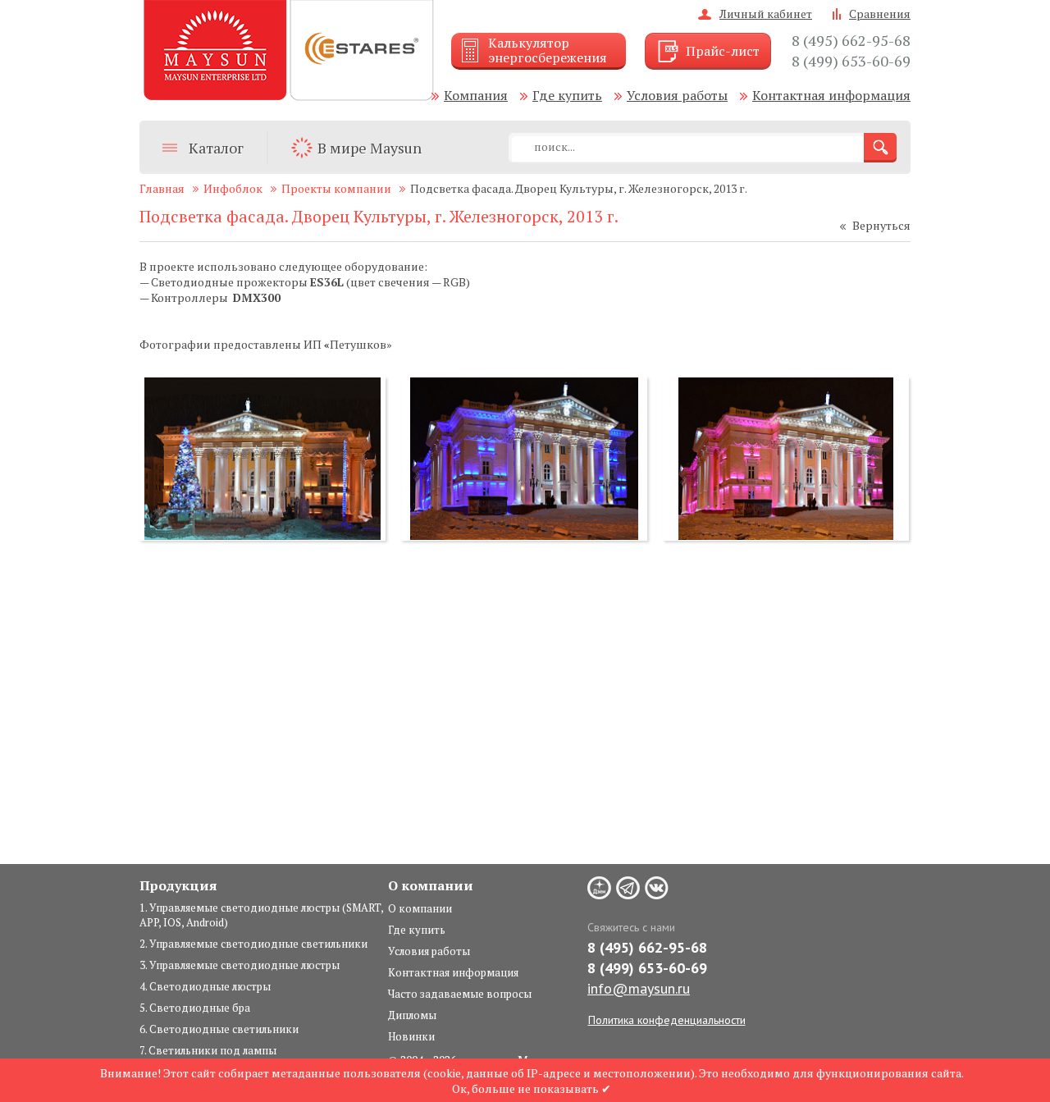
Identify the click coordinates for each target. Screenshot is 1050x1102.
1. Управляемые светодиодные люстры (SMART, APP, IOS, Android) (261, 915)
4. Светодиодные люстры (205, 986)
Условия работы (677, 95)
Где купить (567, 95)
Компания (476, 95)
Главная (162, 188)
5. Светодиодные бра (194, 1007)
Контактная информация (831, 95)
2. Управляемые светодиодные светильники (253, 943)
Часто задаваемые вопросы (460, 993)
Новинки (411, 1036)
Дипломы (412, 1015)
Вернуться (881, 225)
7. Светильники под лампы (207, 1050)
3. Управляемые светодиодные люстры (239, 965)
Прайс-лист (723, 51)
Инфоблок (232, 188)
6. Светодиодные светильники (219, 1029)
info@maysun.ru (638, 988)
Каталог (216, 148)
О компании (420, 908)
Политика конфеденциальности (667, 1020)
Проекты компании (336, 188)
